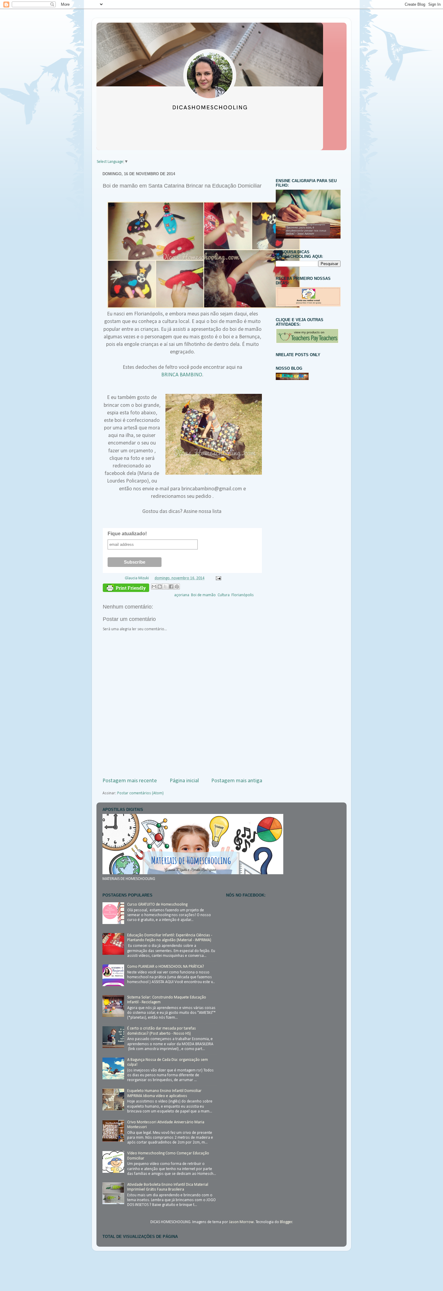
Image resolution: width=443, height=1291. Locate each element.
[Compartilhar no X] (165, 587)
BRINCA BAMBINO (181, 375)
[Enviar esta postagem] (217, 578)
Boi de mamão (203, 595)
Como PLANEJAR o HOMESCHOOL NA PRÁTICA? (165, 967)
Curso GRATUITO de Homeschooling (157, 905)
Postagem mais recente (129, 781)
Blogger (286, 1222)
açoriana (181, 595)
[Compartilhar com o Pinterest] (177, 587)
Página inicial (184, 781)
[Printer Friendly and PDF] (126, 589)
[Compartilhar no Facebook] (171, 587)
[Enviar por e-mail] (154, 587)
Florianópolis (242, 595)
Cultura (224, 595)
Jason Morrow (241, 1222)
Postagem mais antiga (236, 781)
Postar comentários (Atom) (140, 793)
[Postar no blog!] (160, 587)
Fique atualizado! (127, 533)
